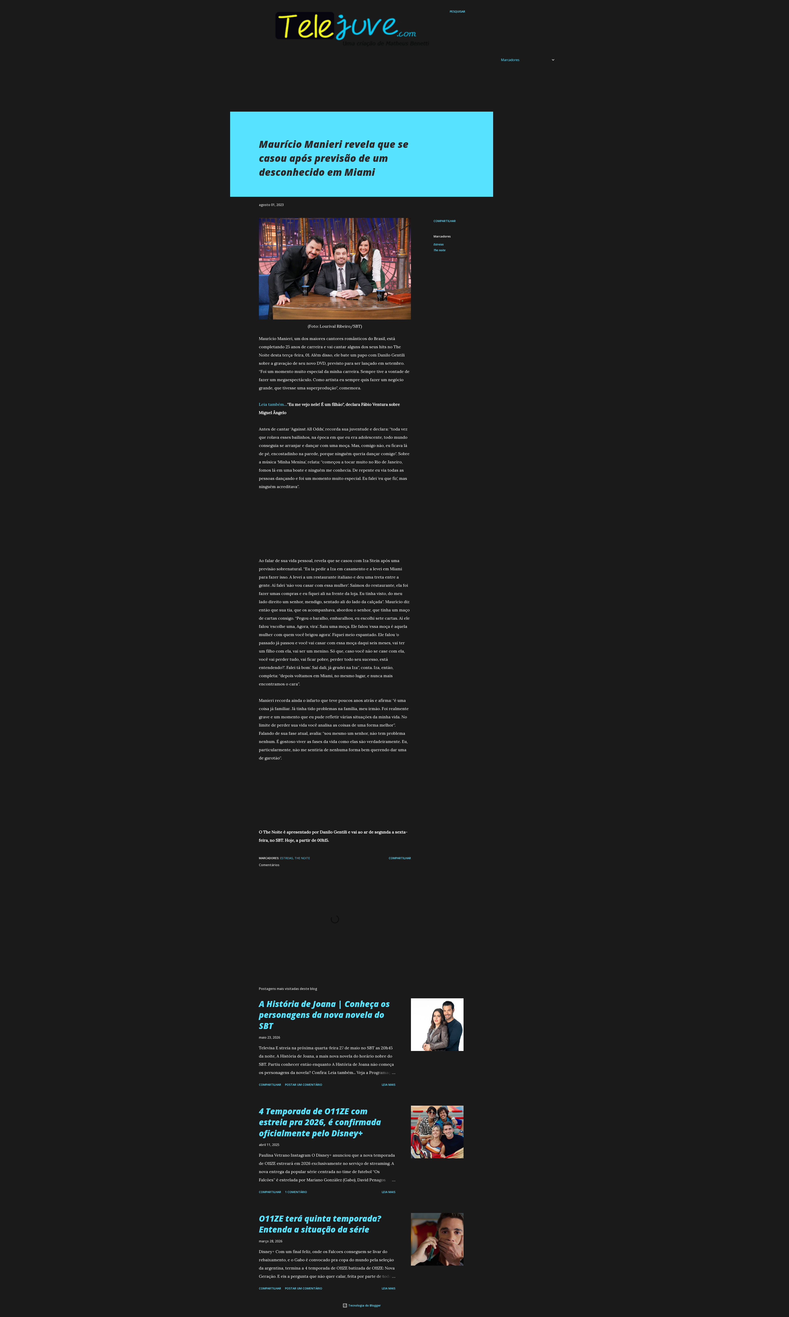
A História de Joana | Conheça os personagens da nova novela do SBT (324, 1014)
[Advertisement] (353, 83)
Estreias (439, 244)
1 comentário (296, 1192)
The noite (439, 250)
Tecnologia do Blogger (364, 1305)
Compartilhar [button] (445, 221)
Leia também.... (273, 404)
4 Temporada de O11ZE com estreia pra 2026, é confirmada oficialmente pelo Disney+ (320, 1122)
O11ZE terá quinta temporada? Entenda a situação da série (320, 1224)
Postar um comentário (303, 1085)
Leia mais (388, 1085)
